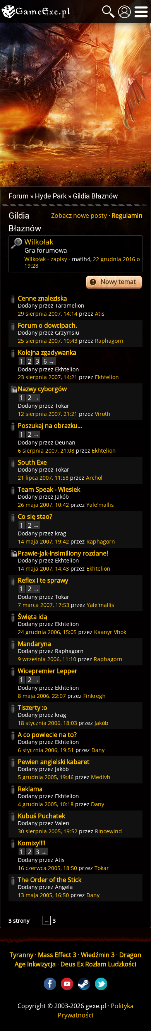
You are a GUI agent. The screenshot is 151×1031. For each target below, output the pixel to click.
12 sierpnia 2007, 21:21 (47, 413)
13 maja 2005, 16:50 (43, 895)
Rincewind (108, 831)
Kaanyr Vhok (110, 632)
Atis (100, 313)
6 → (49, 361)
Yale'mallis (100, 504)
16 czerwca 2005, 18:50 (47, 868)
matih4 (81, 259)
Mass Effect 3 (57, 955)
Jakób (62, 496)
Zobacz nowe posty (79, 215)
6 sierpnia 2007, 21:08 (46, 450)
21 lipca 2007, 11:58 (43, 477)
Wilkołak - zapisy (45, 259)
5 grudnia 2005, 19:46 (46, 777)
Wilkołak (38, 241)
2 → (33, 397)
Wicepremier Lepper (47, 671)
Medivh (100, 777)
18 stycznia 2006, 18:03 (47, 723)
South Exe (32, 462)
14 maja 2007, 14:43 (43, 568)
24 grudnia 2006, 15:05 (47, 632)
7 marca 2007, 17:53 (43, 605)
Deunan (65, 442)
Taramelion (69, 305)
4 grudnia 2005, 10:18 (46, 804)
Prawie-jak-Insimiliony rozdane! (63, 553)
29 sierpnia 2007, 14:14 (47, 313)
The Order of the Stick (49, 879)
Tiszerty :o (32, 707)
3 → (41, 851)
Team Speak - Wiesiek (49, 489)
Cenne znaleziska (42, 298)
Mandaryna (34, 643)
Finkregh (94, 695)
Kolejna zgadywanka (47, 352)
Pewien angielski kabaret (53, 761)
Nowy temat (118, 281)
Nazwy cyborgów (42, 389)
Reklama (30, 789)
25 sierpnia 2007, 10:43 (47, 340)
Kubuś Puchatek (41, 816)
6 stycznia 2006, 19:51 (46, 750)
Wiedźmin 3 (98, 955)
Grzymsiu (67, 332)
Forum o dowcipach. (47, 325)
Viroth (102, 413)
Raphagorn (109, 340)
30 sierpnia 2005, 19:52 (47, 831)
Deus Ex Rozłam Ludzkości (98, 964)
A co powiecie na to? (47, 734)
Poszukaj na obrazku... (50, 425)
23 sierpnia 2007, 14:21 (47, 377)
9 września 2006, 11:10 (47, 659)
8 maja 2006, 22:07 (42, 695)
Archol (94, 477)
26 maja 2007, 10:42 (43, 504)
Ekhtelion (67, 369)
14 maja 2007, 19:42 (43, 541)
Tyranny (21, 955)
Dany (98, 750)
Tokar (62, 405)
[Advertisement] (75, 104)
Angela (64, 887)
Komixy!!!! (31, 843)
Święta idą (32, 616)
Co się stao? (35, 516)
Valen (62, 823)
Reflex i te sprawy (43, 580)
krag (60, 533)
